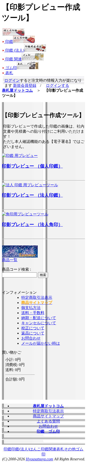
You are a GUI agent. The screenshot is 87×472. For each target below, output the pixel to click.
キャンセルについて (38, 323)
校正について (32, 328)
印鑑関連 (48, 449)
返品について (32, 333)
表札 (60, 449)
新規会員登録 (24, 85)
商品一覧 (9, 260)
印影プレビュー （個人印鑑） (32, 166)
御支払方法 (31, 308)
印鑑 (7, 449)
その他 (70, 449)
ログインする (57, 85)
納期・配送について (38, 318)
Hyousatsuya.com (39, 459)
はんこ (35, 449)
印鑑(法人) (20, 449)
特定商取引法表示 (36, 297)
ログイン (12, 80)
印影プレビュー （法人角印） (32, 224)
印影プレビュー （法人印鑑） (32, 195)
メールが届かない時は (40, 343)
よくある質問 (48, 421)
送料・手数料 (32, 313)
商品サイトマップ (48, 416)
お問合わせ (31, 338)
